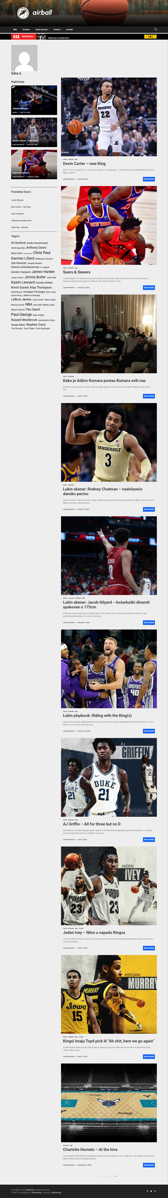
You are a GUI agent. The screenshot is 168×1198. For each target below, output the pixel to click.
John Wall (51, 277)
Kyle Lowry (51, 292)
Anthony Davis (36, 247)
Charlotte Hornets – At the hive (90, 1149)
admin (14, 112)
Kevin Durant (20, 287)
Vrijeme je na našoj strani (21, 220)
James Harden (43, 272)
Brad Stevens (27, 253)
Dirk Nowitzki (19, 263)
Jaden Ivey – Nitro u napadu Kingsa (94, 932)
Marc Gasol (50, 299)
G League (44, 267)
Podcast (57, 29)
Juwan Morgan (20, 108)
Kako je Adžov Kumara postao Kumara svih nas (104, 380)
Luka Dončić (38, 299)
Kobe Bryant (16, 292)
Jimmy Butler (35, 277)
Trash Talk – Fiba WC (19, 227)
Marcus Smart (17, 305)
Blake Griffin (16, 253)
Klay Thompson (41, 287)
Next (115, 1176)
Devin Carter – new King (84, 163)
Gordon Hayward (21, 272)
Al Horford (18, 243)
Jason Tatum (17, 277)
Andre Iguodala (18, 248)
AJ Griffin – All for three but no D (92, 824)
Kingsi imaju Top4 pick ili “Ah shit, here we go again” (108, 1041)
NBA (15, 29)
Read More (149, 179)
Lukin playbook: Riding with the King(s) (97, 715)
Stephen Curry (36, 324)
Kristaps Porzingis (34, 291)
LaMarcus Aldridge (31, 295)
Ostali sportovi (41, 29)
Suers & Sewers (76, 272)
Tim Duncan (17, 328)
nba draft (37, 305)
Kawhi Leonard (23, 282)
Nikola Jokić (48, 305)
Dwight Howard (35, 263)
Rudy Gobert (38, 315)
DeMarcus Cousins (44, 259)
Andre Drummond (37, 243)
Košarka (26, 29)
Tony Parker (29, 328)
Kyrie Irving (16, 295)
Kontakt (69, 29)
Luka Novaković (68, 179)
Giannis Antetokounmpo (25, 267)
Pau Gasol (33, 309)
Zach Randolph (43, 328)
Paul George (21, 314)
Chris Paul (41, 252)
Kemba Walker (44, 282)
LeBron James (21, 299)
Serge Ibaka (18, 324)
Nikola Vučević (18, 309)
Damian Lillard (22, 258)
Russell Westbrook (24, 320)
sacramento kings (46, 320)
